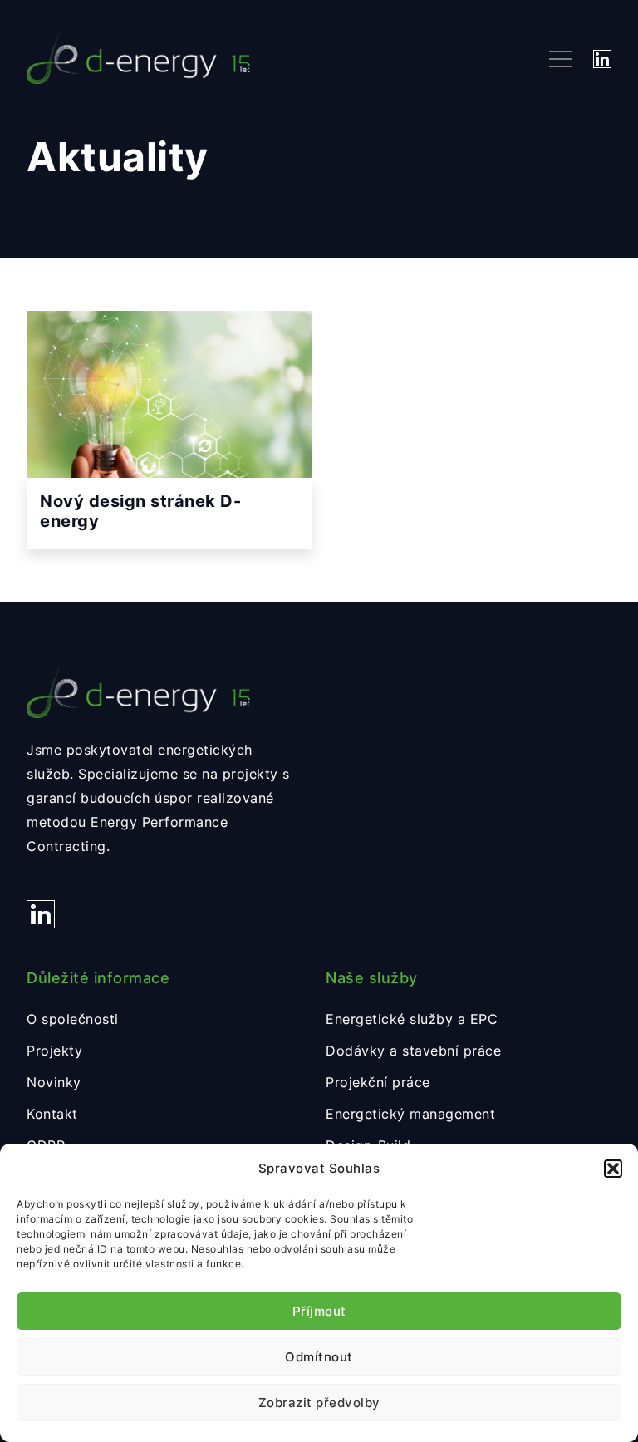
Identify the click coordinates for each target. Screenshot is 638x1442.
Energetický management (410, 1113)
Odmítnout (319, 1357)
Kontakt (52, 1113)
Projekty (54, 1050)
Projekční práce (378, 1082)
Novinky (54, 1082)
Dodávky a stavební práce (413, 1050)
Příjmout (319, 1311)
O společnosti (73, 1019)
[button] (613, 1168)
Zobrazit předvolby (319, 1402)
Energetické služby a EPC (412, 1019)
